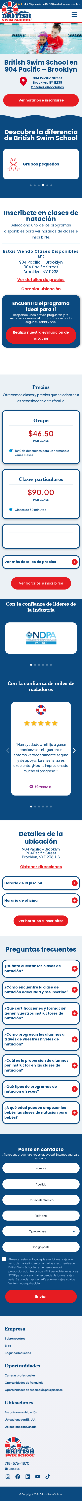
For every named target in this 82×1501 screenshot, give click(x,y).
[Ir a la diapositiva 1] (31, 185)
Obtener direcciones (47, 87)
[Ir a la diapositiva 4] (43, 185)
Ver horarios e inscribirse (41, 100)
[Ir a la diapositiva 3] (39, 185)
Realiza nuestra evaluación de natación (41, 335)
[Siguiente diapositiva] (74, 640)
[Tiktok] (48, 1477)
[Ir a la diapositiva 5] (47, 185)
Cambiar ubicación (41, 289)
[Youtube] (38, 1477)
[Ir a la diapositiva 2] (35, 185)
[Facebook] (18, 1477)
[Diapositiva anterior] (8, 640)
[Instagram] (8, 1477)
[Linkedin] (28, 1477)
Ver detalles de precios (40, 279)
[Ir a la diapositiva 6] (51, 185)
